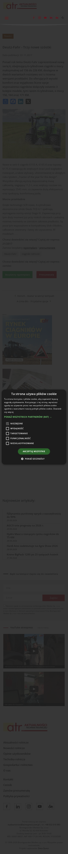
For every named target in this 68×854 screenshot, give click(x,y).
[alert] (34, 427)
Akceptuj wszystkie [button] (34, 451)
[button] (34, 416)
